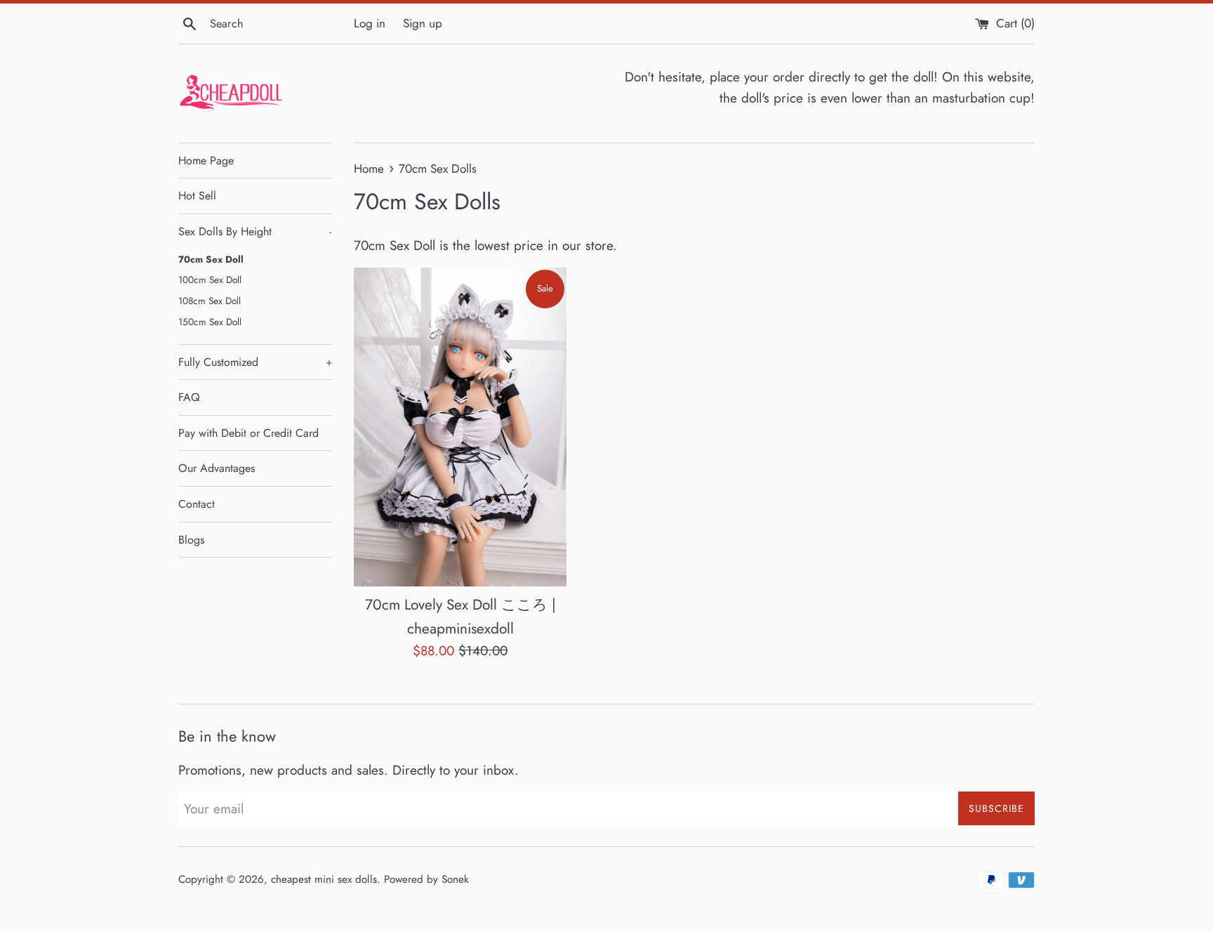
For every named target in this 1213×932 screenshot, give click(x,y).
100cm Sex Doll (209, 280)
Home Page (206, 160)
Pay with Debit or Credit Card (248, 433)
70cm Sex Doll (211, 259)
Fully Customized (255, 362)
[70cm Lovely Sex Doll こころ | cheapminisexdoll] (460, 427)
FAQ (189, 397)
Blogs (191, 540)
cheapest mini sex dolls (324, 879)
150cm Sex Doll (209, 322)
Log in (369, 23)
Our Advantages (216, 468)
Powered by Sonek (426, 879)
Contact (196, 504)
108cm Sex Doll (209, 301)
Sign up (422, 23)
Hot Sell (197, 196)
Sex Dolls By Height (254, 231)
